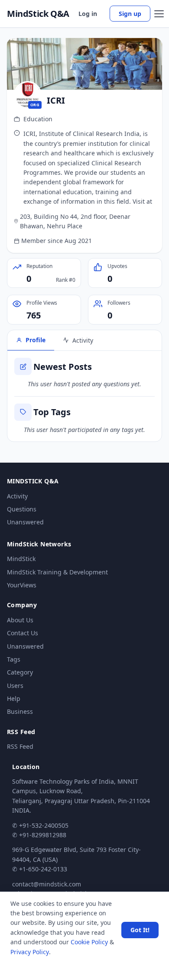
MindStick (21, 559)
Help (13, 698)
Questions (21, 509)
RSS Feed (20, 746)
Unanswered (25, 522)
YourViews (21, 585)
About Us (20, 620)
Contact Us (22, 633)
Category (20, 672)
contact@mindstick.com (46, 884)
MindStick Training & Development (57, 572)
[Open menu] (159, 13)
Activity (17, 496)
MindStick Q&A (38, 13)
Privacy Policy (29, 952)
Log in (87, 13)
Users (15, 685)
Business (20, 711)
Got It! (140, 930)
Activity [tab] (82, 340)
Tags (13, 659)
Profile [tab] (36, 340)
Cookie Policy (89, 942)
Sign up (130, 13)
